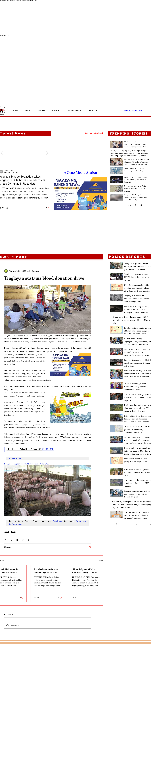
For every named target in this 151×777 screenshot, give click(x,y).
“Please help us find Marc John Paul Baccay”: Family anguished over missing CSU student (85, 571)
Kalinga (13, 532)
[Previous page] (123, 205)
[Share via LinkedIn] (17, 540)
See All (100, 560)
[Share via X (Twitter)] (11, 540)
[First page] (117, 205)
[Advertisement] (71, 18)
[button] (80, 193)
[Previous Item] (2, 153)
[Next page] (136, 205)
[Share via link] (22, 540)
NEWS (7, 532)
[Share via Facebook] (5, 540)
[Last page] (141, 205)
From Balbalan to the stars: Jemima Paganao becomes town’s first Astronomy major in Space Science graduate (47, 571)
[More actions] (90, 271)
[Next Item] (47, 153)
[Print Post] (28, 540)
